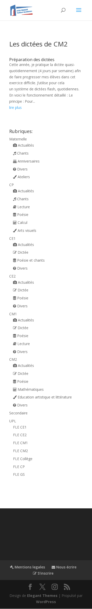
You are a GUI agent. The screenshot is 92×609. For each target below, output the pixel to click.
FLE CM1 (20, 442)
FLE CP (19, 466)
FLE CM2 (20, 450)
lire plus (15, 107)
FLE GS (19, 474)
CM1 (13, 313)
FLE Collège (22, 458)
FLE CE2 (20, 434)
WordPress (46, 601)
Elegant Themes (42, 595)
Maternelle (18, 139)
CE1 (12, 238)
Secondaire (18, 413)
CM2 (13, 359)
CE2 (12, 276)
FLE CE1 (20, 427)
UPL (12, 420)
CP (11, 184)
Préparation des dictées (31, 59)
